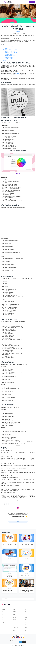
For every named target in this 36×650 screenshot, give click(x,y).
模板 (14, 614)
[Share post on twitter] (6, 504)
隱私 (25, 624)
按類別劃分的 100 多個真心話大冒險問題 (10, 49)
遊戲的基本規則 (5, 48)
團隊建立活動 (17, 73)
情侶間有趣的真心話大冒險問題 (10, 55)
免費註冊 (18, 173)
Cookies (26, 625)
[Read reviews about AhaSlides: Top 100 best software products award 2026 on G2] (13, 636)
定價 (25, 609)
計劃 (25, 611)
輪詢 (2, 612)
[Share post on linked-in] (4, 504)
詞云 (2, 614)
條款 (25, 622)
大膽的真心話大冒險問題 (9, 58)
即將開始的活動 (15, 616)
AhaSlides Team (18, 512)
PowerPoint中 (15, 627)
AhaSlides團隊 (13, 33)
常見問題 (4, 60)
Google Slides (15, 625)
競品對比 (14, 611)
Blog (14, 612)
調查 (2, 617)
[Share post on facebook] (8, 504)
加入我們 (26, 620)
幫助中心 (14, 617)
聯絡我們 (26, 619)
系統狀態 (11, 642)
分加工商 (26, 630)
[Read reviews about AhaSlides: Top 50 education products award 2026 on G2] (18, 636)
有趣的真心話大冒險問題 (9, 57)
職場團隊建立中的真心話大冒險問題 (11, 52)
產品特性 (3, 609)
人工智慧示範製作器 (5, 616)
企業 (25, 612)
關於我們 (26, 617)
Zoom (14, 630)
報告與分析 (3, 622)
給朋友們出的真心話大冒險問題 (10, 51)
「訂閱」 (18, 521)
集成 (14, 623)
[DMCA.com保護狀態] (22, 642)
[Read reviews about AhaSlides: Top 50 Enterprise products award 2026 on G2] (22, 636)
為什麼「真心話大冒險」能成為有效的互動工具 (11, 46)
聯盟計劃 (14, 619)
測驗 (2, 611)
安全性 (26, 627)
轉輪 (2, 619)
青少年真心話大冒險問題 (9, 54)
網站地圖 (16, 642)
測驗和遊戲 (18, 31)
